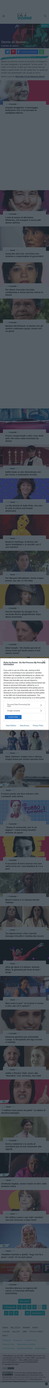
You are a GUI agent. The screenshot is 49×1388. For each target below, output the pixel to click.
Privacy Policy (38, 725)
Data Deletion (11, 725)
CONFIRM (13, 717)
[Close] (44, 663)
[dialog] (24, 694)
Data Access (24, 725)
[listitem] (24, 705)
